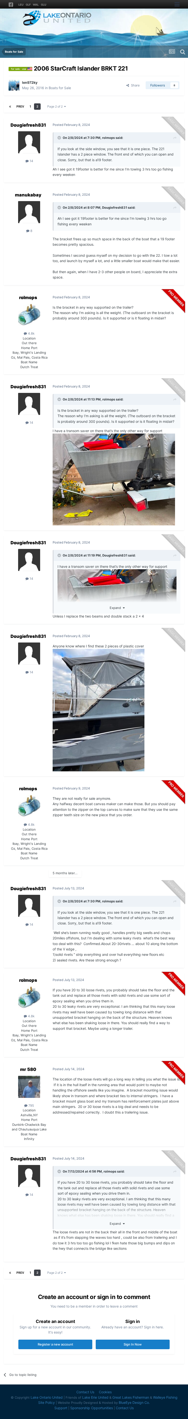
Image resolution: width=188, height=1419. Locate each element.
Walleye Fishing (165, 1397)
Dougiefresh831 (28, 125)
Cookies (105, 1392)
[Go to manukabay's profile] (29, 212)
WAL (36, 4)
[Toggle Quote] (60, 138)
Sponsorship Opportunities (91, 1408)
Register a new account (55, 1344)
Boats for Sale (60, 88)
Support (60, 1408)
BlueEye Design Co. (134, 1402)
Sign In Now (133, 1344)
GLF (28, 4)
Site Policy (46, 1402)
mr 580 (28, 1069)
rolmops (108, 138)
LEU (21, 4)
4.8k (31, 333)
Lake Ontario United (47, 1397)
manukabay (28, 194)
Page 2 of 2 (55, 106)
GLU (43, 4)
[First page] (10, 106)
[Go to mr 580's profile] (29, 1087)
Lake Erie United (95, 1397)
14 (31, 161)
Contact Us (85, 1392)
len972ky (29, 82)
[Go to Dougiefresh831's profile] (29, 142)
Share (134, 85)
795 (30, 1105)
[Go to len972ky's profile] (14, 85)
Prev (20, 106)
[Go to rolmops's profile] (29, 315)
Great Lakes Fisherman (130, 1397)
